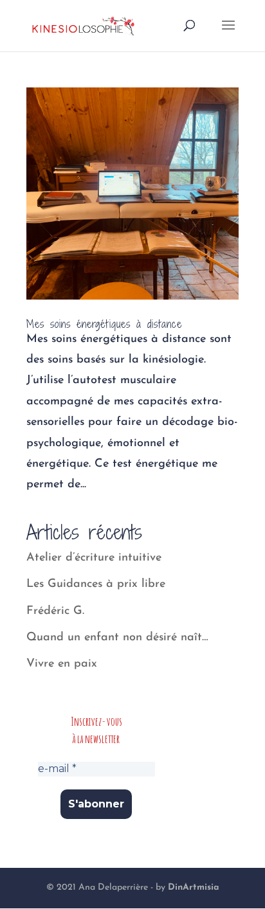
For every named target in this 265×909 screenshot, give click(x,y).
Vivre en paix (61, 664)
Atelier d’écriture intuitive (93, 558)
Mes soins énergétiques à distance (104, 324)
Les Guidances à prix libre (95, 584)
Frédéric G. (55, 611)
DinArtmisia (193, 887)
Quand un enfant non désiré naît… (117, 638)
